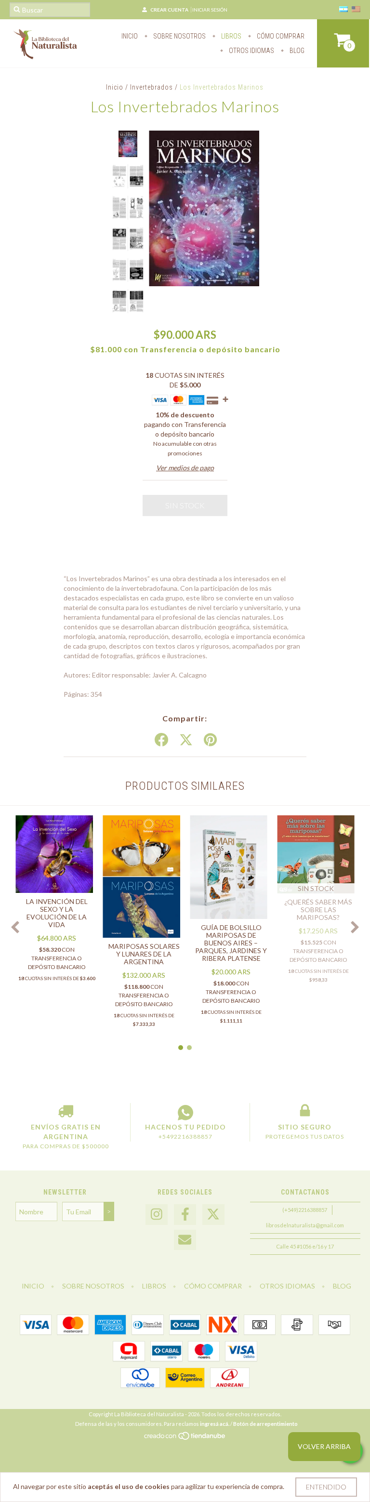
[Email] (185, 1240)
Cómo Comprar (279, 36)
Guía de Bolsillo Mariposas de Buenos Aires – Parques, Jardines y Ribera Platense (231, 942)
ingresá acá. (214, 1424)
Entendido (326, 1487)
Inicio (129, 36)
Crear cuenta (169, 10)
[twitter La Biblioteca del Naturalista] (213, 1214)
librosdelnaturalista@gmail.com (305, 1225)
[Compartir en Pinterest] (210, 740)
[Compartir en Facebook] (161, 740)
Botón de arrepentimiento (265, 1424)
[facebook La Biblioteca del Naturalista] (185, 1214)
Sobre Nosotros (179, 36)
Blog (296, 50)
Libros (230, 36)
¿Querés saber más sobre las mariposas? (318, 909)
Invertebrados (151, 87)
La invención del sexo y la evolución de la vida (57, 913)
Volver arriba (324, 1446)
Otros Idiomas (250, 50)
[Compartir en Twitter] (186, 740)
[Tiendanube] (185, 1439)
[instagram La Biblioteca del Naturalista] (156, 1214)
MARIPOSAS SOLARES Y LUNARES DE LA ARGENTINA (144, 954)
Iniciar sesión (209, 10)
